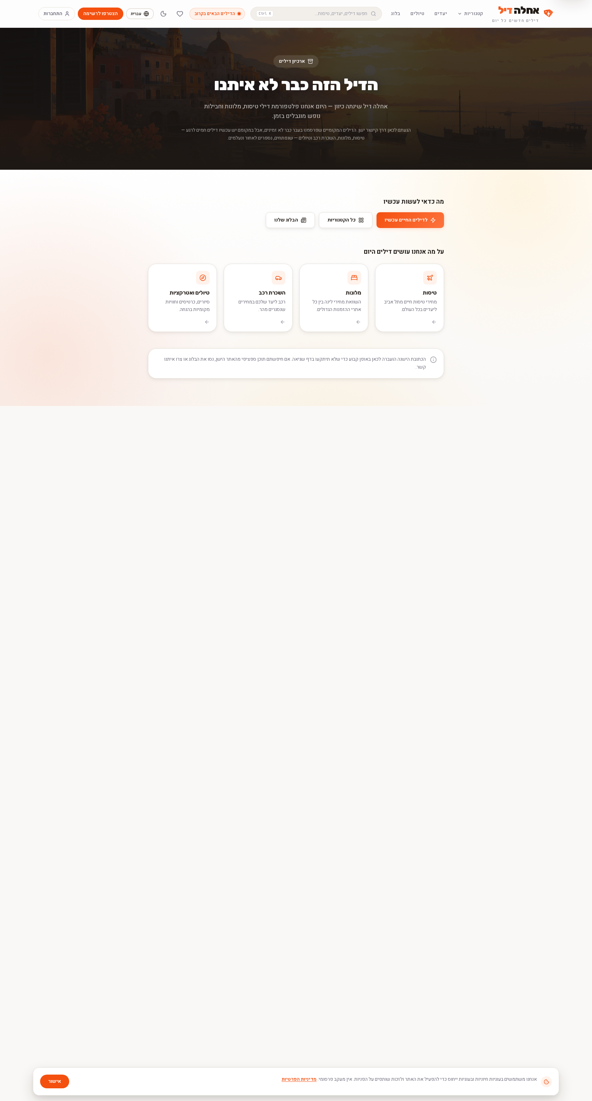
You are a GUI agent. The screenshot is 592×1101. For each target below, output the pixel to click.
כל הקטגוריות (342, 220)
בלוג (395, 13)
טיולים (417, 13)
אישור (54, 1081)
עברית (136, 14)
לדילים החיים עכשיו (406, 220)
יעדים (440, 13)
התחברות (53, 13)
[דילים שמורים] (180, 14)
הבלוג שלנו (286, 220)
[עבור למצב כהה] (163, 14)
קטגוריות (473, 13)
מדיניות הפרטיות (299, 1079)
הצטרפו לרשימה (100, 13)
